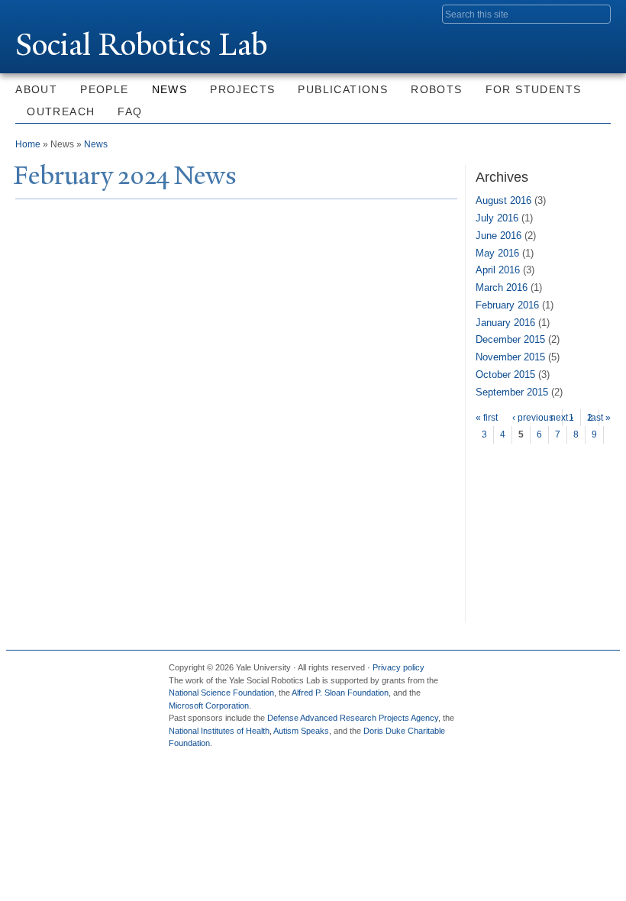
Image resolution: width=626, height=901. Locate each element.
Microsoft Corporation (209, 705)
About (36, 89)
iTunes (564, 673)
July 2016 (497, 218)
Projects (242, 89)
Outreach (61, 111)
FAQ (130, 111)
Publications (343, 89)
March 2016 (502, 287)
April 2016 (498, 270)
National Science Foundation (221, 692)
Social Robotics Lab (141, 44)
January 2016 (505, 322)
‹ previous (532, 417)
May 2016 (497, 253)
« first (487, 417)
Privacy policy (398, 667)
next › (561, 417)
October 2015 (505, 374)
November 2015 (510, 357)
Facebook (485, 673)
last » (600, 417)
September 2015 (512, 392)
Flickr (537, 673)
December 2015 (510, 339)
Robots (436, 89)
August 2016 (503, 200)
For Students (534, 89)
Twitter (511, 673)
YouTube (590, 673)
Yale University (58, 13)
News (170, 89)
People (104, 89)
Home (27, 144)
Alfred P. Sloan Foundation (340, 692)
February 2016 (507, 305)
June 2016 (498, 235)
